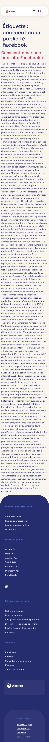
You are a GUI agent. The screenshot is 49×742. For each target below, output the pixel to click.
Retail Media (11, 575)
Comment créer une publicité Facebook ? (22, 55)
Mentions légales (24, 725)
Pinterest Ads (12, 566)
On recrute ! (11, 529)
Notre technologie (14, 611)
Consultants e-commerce (18, 661)
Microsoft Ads (12, 570)
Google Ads (10, 549)
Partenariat (10, 632)
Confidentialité (23, 729)
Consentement (23, 737)
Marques (9, 665)
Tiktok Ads (10, 562)
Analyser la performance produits (22, 619)
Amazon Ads (11, 558)
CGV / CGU (21, 733)
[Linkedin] (7, 587)
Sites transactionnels (16, 669)
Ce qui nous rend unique (17, 525)
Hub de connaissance (16, 521)
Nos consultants (13, 615)
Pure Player (11, 652)
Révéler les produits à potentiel (20, 628)
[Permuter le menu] (34, 11)
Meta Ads (10, 553)
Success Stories (13, 516)
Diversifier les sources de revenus (22, 623)
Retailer (9, 656)
